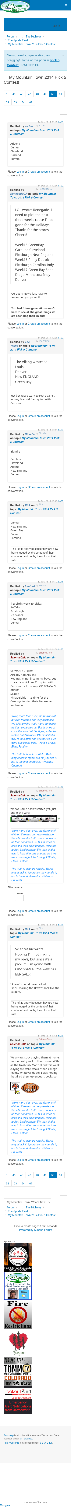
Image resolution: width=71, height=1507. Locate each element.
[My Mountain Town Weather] (18, 1285)
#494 (60, 429)
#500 (60, 1035)
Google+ (5, 1505)
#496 (60, 581)
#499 (60, 924)
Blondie (30, 434)
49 (45, 94)
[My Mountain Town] (15, 5)
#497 (60, 649)
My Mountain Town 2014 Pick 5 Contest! (33, 195)
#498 (60, 787)
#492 (60, 185)
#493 (60, 337)
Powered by (26, 1230)
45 (14, 94)
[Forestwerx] (18, 1257)
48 (37, 94)
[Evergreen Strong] (18, 1342)
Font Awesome (11, 1442)
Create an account (39, 171)
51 (60, 94)
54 (23, 102)
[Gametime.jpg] (35, 818)
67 (30, 102)
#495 (60, 501)
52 (7, 102)
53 (15, 102)
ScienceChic (18, 657)
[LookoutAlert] (18, 1400)
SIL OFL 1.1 (46, 1442)
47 (29, 94)
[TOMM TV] (18, 1371)
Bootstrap (9, 1435)
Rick (27, 505)
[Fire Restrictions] (18, 1314)
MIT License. (26, 1438)
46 (21, 94)
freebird (30, 586)
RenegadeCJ (18, 193)
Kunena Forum (43, 1230)
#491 (60, 122)
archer (29, 126)
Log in (20, 171)
